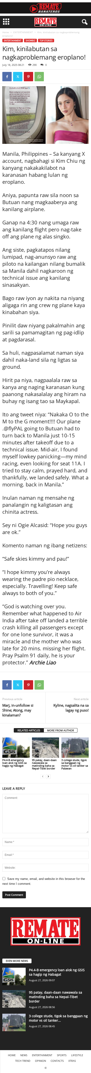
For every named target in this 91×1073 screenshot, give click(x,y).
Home (5, 32)
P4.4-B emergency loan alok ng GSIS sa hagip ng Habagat (14, 762)
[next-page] (48, 776)
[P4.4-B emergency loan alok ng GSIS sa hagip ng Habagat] (16, 747)
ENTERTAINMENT (23, 32)
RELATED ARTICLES (29, 730)
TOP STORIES (46, 40)
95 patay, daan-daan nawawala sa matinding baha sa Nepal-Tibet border (44, 764)
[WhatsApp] (39, 76)
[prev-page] (42, 776)
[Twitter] (17, 76)
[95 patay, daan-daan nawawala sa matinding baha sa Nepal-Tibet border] (45, 747)
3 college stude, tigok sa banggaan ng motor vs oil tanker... (58, 1018)
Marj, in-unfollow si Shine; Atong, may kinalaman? (17, 710)
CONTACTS (57, 1060)
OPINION (40, 1060)
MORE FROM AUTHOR (60, 730)
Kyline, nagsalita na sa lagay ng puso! (71, 707)
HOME (12, 1055)
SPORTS (61, 1055)
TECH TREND (22, 1060)
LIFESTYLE (77, 1055)
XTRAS (72, 1060)
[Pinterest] (28, 76)
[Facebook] (7, 76)
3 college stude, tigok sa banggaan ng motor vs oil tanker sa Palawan (74, 764)
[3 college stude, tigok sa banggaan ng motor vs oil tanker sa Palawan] (75, 747)
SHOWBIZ (30, 40)
